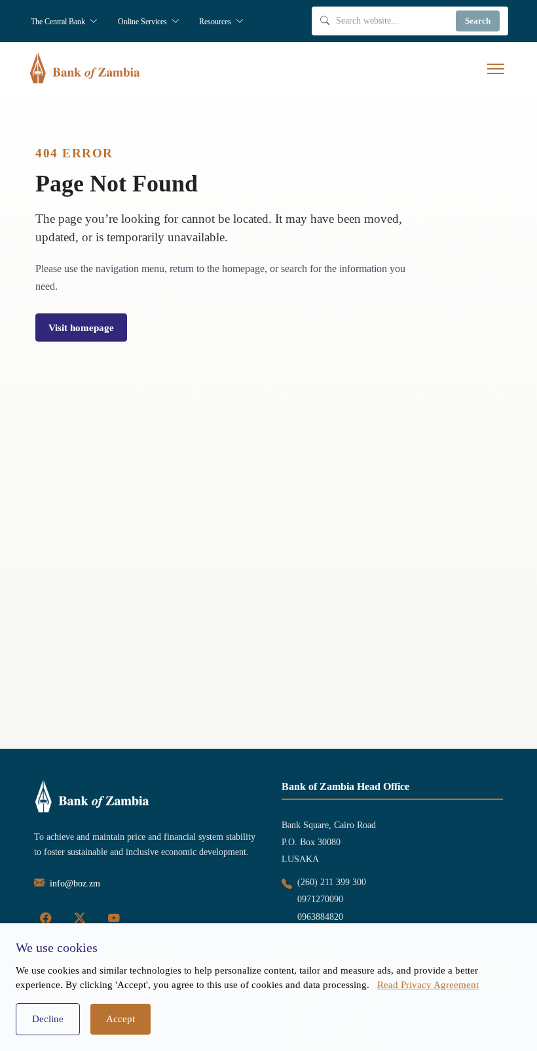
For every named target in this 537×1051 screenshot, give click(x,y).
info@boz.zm (75, 883)
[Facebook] (46, 918)
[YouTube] (114, 918)
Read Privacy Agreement (428, 984)
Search (478, 21)
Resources (216, 21)
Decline (48, 1018)
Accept (120, 1018)
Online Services (143, 21)
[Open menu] (495, 69)
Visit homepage (81, 327)
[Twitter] (80, 918)
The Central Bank (59, 21)
